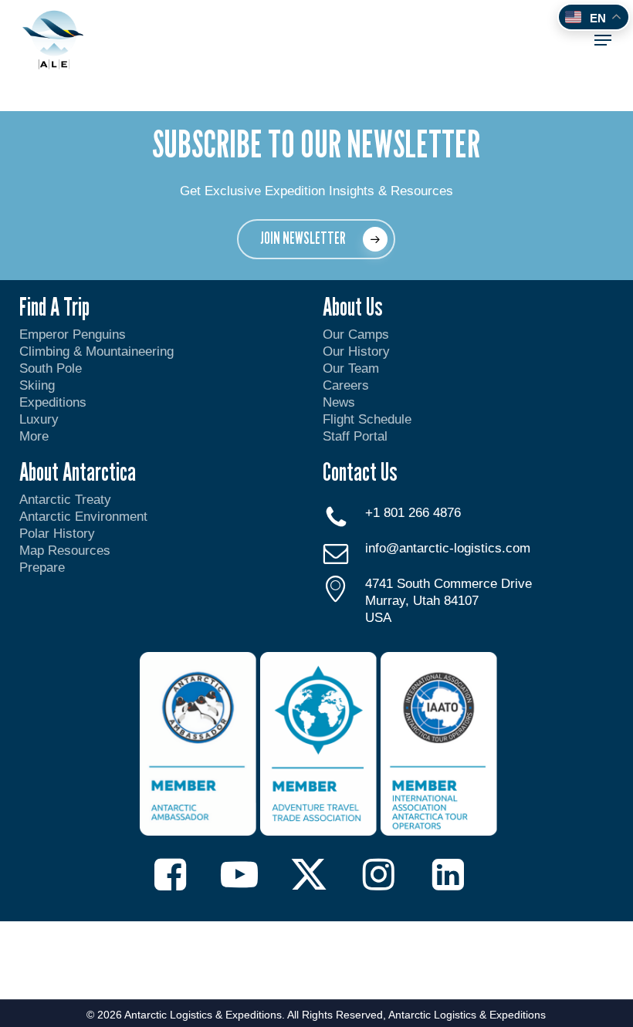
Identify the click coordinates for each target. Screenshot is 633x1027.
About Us (353, 306)
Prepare (42, 567)
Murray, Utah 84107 (422, 600)
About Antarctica (77, 471)
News (339, 402)
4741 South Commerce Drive (448, 583)
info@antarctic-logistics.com (447, 548)
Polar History (57, 533)
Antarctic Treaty (65, 499)
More (34, 436)
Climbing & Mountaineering (96, 351)
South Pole (50, 368)
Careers (346, 385)
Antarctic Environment (83, 516)
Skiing (37, 385)
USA (378, 617)
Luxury (39, 419)
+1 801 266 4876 (413, 512)
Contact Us (360, 471)
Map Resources (64, 550)
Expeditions (54, 402)
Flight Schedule (367, 419)
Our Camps (356, 334)
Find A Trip (54, 306)
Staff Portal (355, 436)
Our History (356, 351)
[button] (602, 40)
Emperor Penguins (72, 334)
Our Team (351, 368)
